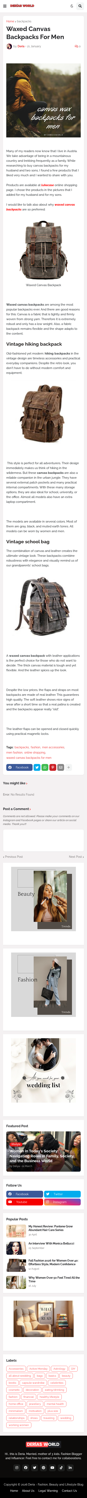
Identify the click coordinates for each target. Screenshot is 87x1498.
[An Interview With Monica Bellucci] (16, 1248)
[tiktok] (61, 1467)
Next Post (75, 856)
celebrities (56, 1382)
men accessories (53, 747)
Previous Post (14, 856)
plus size (53, 1410)
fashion (35, 747)
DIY (73, 1368)
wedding (65, 1418)
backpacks (24, 21)
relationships (16, 1418)
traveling (49, 1418)
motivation (35, 1410)
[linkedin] (70, 1467)
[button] (5, 6)
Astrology (59, 1368)
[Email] (60, 767)
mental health (55, 1403)
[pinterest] (43, 1467)
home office (16, 1403)
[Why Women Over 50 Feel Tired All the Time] (16, 1282)
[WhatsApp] (44, 767)
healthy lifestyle (49, 1396)
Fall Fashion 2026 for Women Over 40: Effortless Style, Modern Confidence (53, 1262)
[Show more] (68, 767)
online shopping (34, 752)
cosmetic (14, 1389)
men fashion (14, 752)
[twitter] (34, 1467)
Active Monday (38, 1368)
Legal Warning (48, 1490)
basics (52, 1375)
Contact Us (69, 1490)
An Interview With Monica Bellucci (51, 1243)
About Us (28, 1490)
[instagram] (16, 1467)
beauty (66, 1375)
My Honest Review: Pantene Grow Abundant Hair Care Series (51, 1228)
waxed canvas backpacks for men (28, 757)
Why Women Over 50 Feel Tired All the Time (54, 1279)
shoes (34, 1418)
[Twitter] (37, 767)
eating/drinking (54, 1389)
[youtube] (52, 1467)
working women (19, 1425)
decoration (32, 1389)
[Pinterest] (52, 767)
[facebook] (25, 1467)
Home (10, 21)
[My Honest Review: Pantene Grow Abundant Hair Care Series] (16, 1231)
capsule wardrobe (33, 1382)
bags (40, 1375)
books (12, 1382)
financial (28, 1396)
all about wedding (20, 1375)
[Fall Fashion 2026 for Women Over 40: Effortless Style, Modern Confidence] (16, 1265)
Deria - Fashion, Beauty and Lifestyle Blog (55, 1484)
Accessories (16, 1368)
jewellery (35, 1403)
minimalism (16, 1410)
